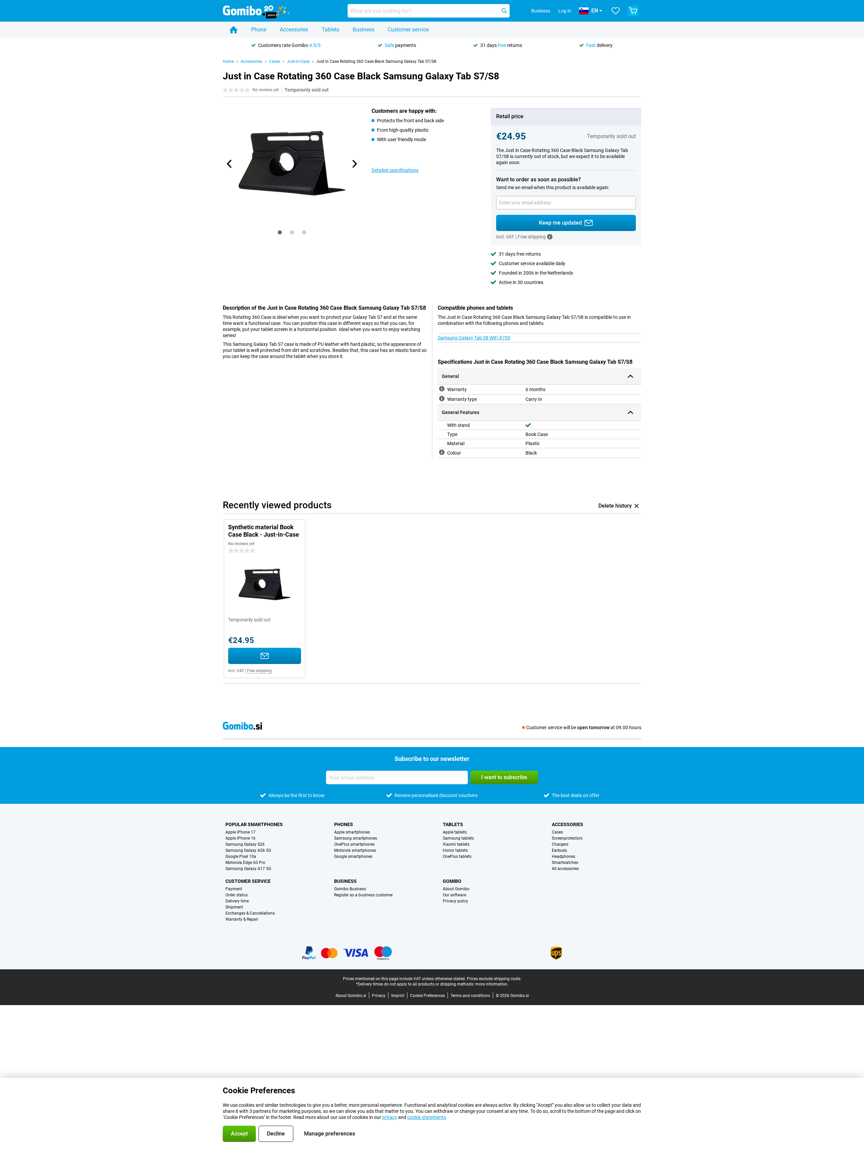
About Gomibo (456, 889)
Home (228, 61)
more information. (491, 984)
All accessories (565, 868)
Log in (564, 11)
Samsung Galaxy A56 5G (248, 850)
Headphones (563, 856)
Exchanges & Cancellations (250, 913)
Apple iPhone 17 (240, 832)
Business (363, 29)
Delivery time (237, 901)
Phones (343, 824)
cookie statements (426, 1117)
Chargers (560, 844)
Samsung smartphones (355, 838)
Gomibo (452, 881)
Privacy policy (455, 901)
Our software (454, 895)
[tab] (280, 232)
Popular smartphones (254, 824)
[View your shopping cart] (633, 11)
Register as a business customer (363, 895)
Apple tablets (455, 832)
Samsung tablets (458, 838)
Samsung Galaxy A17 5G (248, 868)
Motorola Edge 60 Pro (245, 862)
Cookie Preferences (427, 995)
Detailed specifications (395, 170)
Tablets (330, 29)
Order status (236, 895)
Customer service (408, 29)
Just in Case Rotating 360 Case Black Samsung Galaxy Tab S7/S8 (376, 61)
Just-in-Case (298, 61)
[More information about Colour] (441, 452)
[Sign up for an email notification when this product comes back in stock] (264, 656)
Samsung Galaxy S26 (245, 844)
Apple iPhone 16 (240, 838)
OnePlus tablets (457, 856)
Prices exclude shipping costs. (494, 978)
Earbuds (559, 850)
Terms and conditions (470, 995)
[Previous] (229, 164)
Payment (233, 889)
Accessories (294, 29)
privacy (389, 1117)
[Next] (354, 164)
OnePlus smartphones (354, 844)
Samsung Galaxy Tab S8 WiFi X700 (474, 337)
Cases (274, 61)
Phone (258, 29)
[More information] (549, 236)
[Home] (233, 30)
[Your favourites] (616, 11)
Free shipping (259, 670)
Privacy (378, 995)
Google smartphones (353, 856)
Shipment (234, 907)
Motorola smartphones (355, 850)
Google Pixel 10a (240, 856)
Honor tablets (455, 850)
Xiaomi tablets (456, 844)
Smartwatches (565, 862)
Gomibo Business (350, 889)
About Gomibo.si (350, 995)
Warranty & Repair (241, 919)
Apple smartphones (352, 832)
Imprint (397, 995)
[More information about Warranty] (441, 388)
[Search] (504, 10)
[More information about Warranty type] (441, 398)
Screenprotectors (567, 838)
